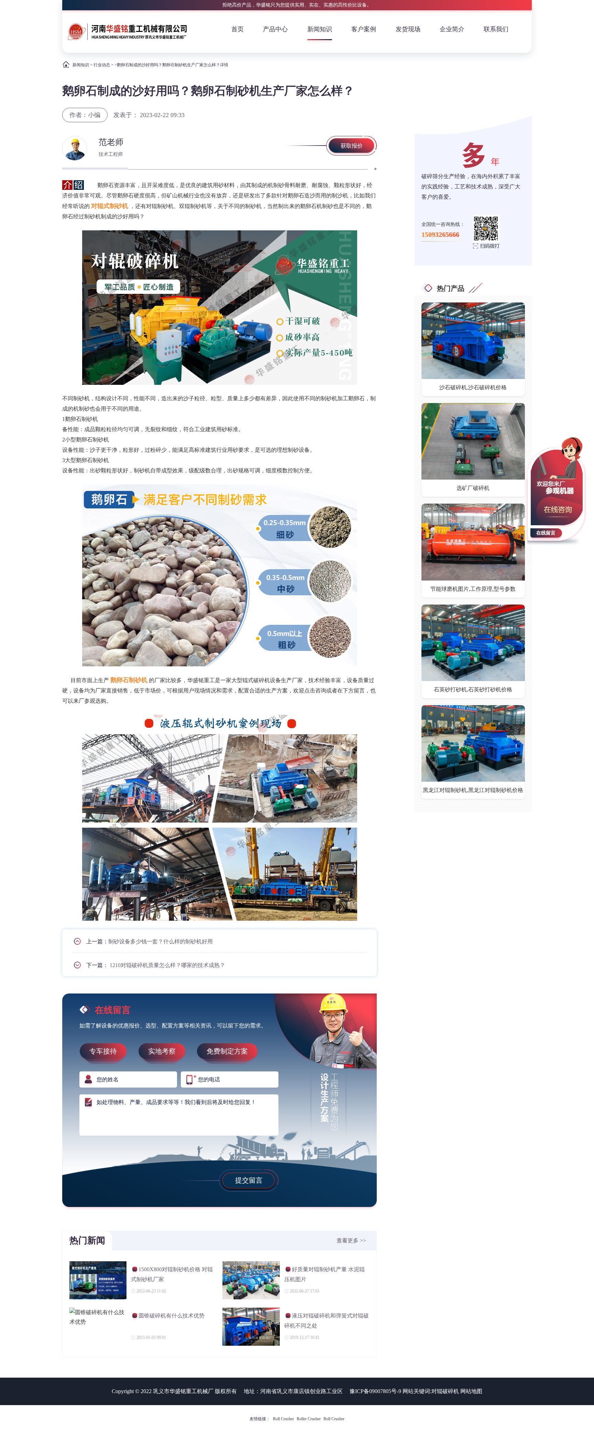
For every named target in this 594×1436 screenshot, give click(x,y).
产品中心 (275, 29)
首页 (237, 29)
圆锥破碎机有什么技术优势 (172, 1316)
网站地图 (471, 1391)
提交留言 (249, 1180)
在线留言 (546, 533)
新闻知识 (319, 29)
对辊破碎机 (445, 1391)
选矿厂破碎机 (473, 488)
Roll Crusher (283, 1418)
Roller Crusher (309, 1418)
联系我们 (496, 29)
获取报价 (352, 146)
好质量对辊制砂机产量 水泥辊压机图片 (324, 1274)
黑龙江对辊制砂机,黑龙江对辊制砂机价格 (473, 790)
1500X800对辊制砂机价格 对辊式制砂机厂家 (172, 1274)
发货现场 (408, 29)
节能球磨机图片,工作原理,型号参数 (473, 589)
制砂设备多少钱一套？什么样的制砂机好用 (160, 941)
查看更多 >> (351, 1240)
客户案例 (363, 29)
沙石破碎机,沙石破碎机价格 (473, 387)
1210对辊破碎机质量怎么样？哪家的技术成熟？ (167, 965)
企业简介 (452, 29)
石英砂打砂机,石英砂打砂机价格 (473, 689)
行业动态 (102, 64)
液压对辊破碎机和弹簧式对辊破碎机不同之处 (326, 1320)
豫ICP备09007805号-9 (375, 1391)
